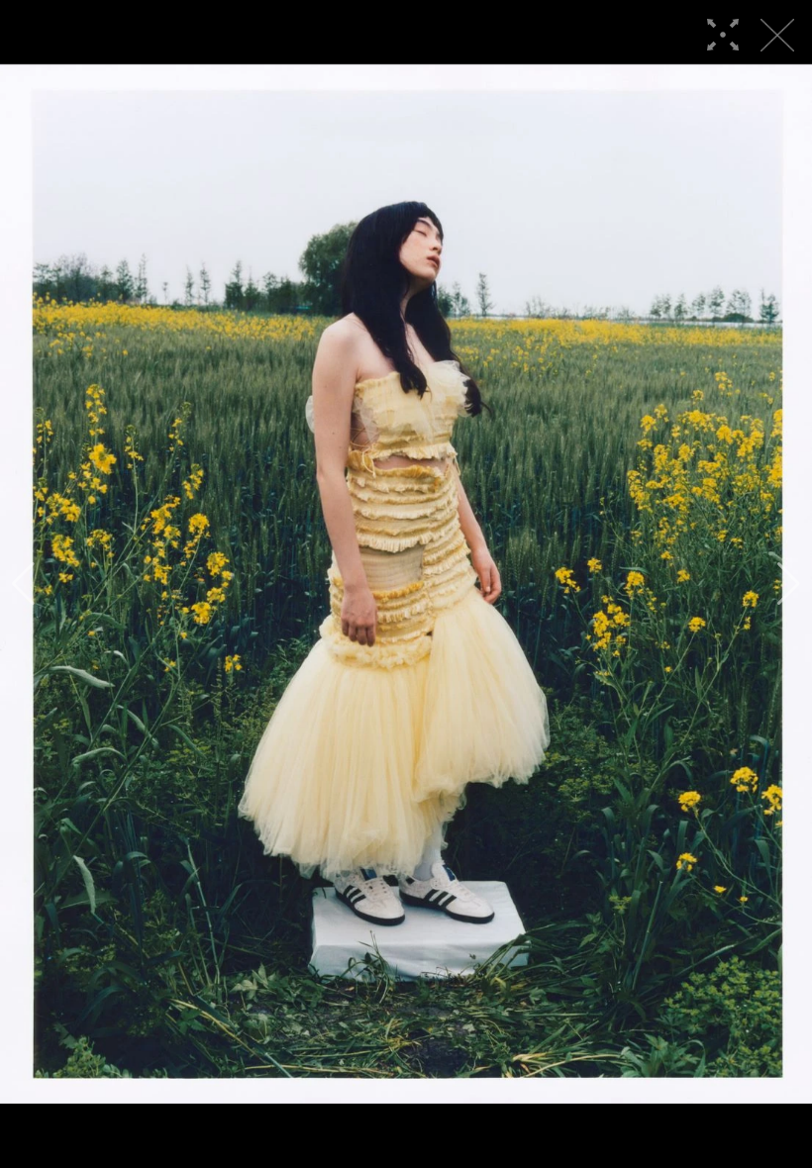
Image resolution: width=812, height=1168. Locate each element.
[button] (23, 584)
